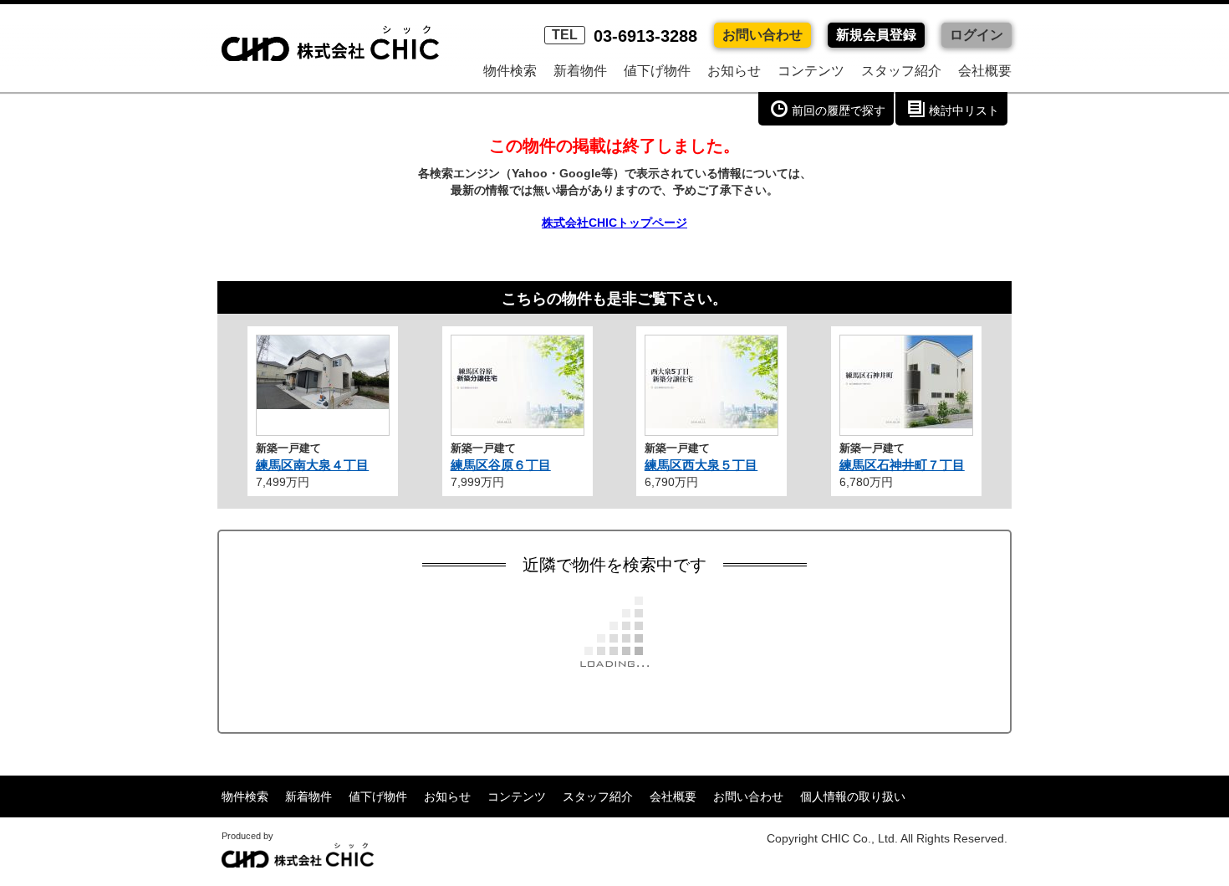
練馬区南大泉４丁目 (312, 465)
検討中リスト (964, 110)
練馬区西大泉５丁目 (701, 465)
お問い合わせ (762, 35)
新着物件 (580, 71)
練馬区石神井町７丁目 (902, 465)
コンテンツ (811, 71)
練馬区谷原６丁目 (501, 465)
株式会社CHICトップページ (614, 222)
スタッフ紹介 (901, 71)
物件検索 (510, 71)
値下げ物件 (657, 71)
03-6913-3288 (624, 36)
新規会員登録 (876, 35)
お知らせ (734, 71)
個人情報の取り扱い (852, 796)
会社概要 (985, 71)
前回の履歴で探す (838, 110)
